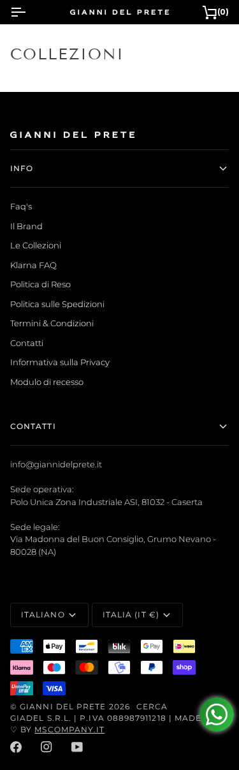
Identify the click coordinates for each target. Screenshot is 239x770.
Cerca (152, 706)
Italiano (43, 614)
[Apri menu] (29, 12)
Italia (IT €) (131, 614)
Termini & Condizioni (52, 323)
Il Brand (26, 226)
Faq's (21, 206)
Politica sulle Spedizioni (57, 304)
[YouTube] (77, 747)
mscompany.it (69, 729)
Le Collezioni (35, 245)
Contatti (26, 343)
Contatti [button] (33, 426)
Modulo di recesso (46, 382)
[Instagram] (46, 747)
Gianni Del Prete (63, 706)
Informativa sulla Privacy (60, 362)
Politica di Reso (40, 284)
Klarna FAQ (33, 265)
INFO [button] (21, 168)
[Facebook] (16, 747)
